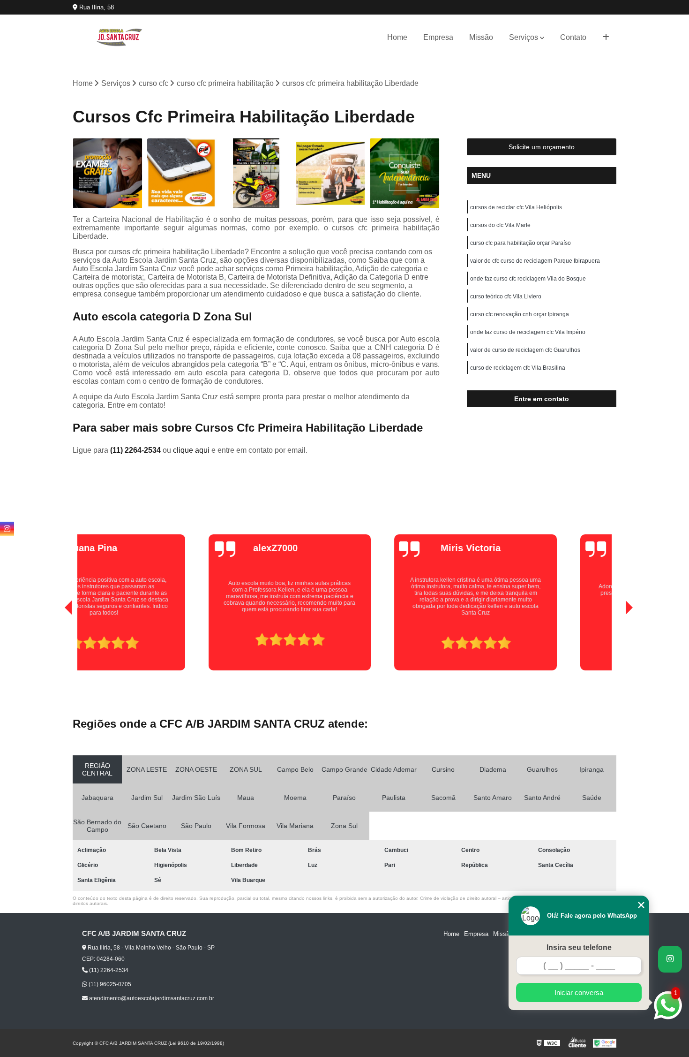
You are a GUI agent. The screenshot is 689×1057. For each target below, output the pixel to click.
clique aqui (191, 450)
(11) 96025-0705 (109, 984)
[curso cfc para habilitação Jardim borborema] (182, 173)
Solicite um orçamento (542, 147)
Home (397, 37)
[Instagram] (7, 529)
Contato (573, 37)
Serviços (523, 37)
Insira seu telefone (579, 947)
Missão (481, 37)
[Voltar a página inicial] (119, 37)
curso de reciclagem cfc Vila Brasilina (517, 368)
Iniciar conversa (578, 992)
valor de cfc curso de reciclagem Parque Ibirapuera (535, 261)
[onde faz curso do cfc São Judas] (107, 173)
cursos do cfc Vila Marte (500, 225)
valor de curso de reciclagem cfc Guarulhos (525, 350)
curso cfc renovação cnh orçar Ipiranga (519, 314)
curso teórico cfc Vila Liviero (505, 296)
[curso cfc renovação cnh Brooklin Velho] (405, 173)
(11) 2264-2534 (136, 450)
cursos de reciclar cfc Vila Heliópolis (516, 207)
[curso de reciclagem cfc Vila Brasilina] (331, 173)
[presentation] (55, 644)
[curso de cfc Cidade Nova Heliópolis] (256, 173)
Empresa (438, 37)
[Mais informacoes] (605, 37)
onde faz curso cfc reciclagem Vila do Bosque (528, 278)
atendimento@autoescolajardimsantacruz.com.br (151, 998)
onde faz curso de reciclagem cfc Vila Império (527, 332)
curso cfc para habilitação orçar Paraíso (520, 243)
